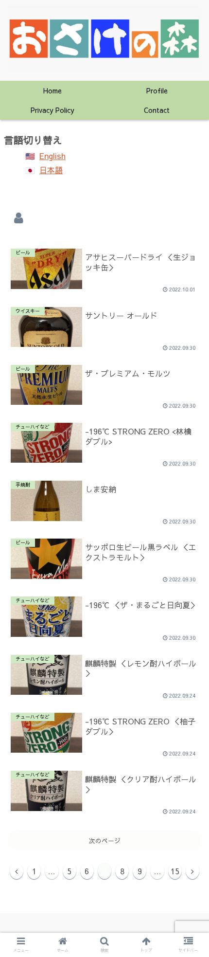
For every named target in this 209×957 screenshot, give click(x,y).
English (52, 155)
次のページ (105, 840)
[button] (188, 746)
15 (175, 871)
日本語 (51, 169)
